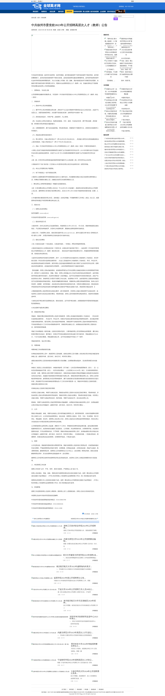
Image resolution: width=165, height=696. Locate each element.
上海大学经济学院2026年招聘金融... (114, 163)
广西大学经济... (126, 120)
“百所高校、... (111, 80)
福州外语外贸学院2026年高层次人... (114, 149)
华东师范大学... (126, 109)
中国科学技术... (126, 97)
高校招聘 (69, 11)
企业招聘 (103, 11)
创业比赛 (52, 11)
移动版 (40, 1)
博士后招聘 (86, 11)
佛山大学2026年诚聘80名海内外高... (115, 144)
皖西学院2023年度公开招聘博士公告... (70, 578)
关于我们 (64, 689)
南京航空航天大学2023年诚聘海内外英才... (74, 566)
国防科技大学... (126, 47)
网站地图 (79, 689)
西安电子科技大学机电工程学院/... (114, 169)
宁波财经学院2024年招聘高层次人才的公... (75, 660)
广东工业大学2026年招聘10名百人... (114, 155)
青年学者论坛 (111, 11)
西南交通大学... (111, 58)
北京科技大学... (111, 109)
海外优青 (61, 11)
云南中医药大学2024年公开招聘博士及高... (85, 672)
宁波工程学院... (126, 131)
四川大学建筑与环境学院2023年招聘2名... (80, 555)
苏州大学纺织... (111, 131)
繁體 (132, 1)
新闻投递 (93, 689)
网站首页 (35, 11)
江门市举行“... (111, 69)
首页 (34, 1)
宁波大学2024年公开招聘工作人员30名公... (76, 589)
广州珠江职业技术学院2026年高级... (114, 166)
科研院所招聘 (78, 11)
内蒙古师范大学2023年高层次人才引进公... (75, 632)
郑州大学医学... (111, 120)
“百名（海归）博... (126, 69)
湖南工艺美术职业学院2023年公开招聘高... (79, 527)
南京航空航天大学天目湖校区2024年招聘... (79, 602)
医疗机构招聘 (94, 11)
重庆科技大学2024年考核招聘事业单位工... (84, 645)
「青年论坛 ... (111, 47)
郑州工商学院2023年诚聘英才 (42, 518)
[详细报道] (95, 533)
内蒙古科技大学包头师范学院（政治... (115, 160)
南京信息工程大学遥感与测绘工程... (114, 147)
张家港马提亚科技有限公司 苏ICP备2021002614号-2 (70, 692)
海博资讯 (44, 11)
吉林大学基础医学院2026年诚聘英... (114, 152)
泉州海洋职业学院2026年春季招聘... (114, 141)
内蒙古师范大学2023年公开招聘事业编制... (79, 540)
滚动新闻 (101, 689)
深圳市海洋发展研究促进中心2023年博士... (83, 618)
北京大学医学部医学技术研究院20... (114, 158)
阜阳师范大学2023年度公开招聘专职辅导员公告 (84, 518)
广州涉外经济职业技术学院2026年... (114, 138)
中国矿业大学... (111, 97)
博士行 (120, 11)
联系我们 (71, 689)
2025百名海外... (126, 58)
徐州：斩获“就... (126, 80)
